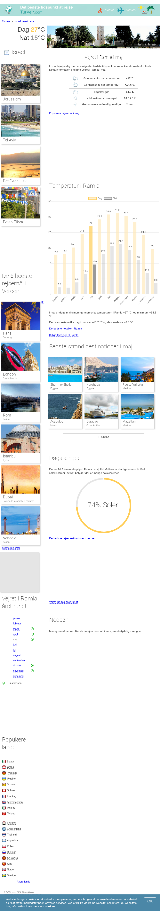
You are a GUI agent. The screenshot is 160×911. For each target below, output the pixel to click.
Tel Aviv (9, 140)
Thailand (12, 834)
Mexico (11, 807)
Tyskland (12, 772)
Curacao (92, 421)
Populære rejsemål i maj (64, 113)
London (9, 374)
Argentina (12, 840)
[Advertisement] (103, 145)
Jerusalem (12, 99)
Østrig (10, 766)
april (15, 634)
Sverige (11, 875)
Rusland (11, 852)
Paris (7, 333)
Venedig (9, 538)
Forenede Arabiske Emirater (18, 501)
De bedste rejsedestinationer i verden (72, 538)
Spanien (11, 784)
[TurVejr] (80, 15)
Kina (9, 863)
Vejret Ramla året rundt (63, 601)
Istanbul (9, 456)
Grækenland (14, 828)
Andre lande (23, 881)
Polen (10, 846)
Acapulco (56, 421)
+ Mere (103, 437)
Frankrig (7, 337)
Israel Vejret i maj (24, 21)
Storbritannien (10, 378)
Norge (10, 869)
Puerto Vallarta (133, 384)
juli (14, 649)
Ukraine (11, 778)
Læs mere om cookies (40, 906)
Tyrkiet (6, 460)
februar (17, 623)
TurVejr (6, 21)
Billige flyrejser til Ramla (63, 335)
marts (16, 628)
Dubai (8, 497)
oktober (17, 665)
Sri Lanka (12, 857)
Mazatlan (129, 421)
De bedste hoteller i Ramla (65, 328)
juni (15, 644)
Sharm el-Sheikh (61, 384)
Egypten (11, 822)
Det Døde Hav (15, 181)
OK (150, 901)
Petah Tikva (13, 222)
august (17, 655)
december (18, 676)
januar (16, 618)
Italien (6, 419)
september (19, 660)
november (18, 670)
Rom (7, 415)
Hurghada (93, 384)
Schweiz (12, 790)
